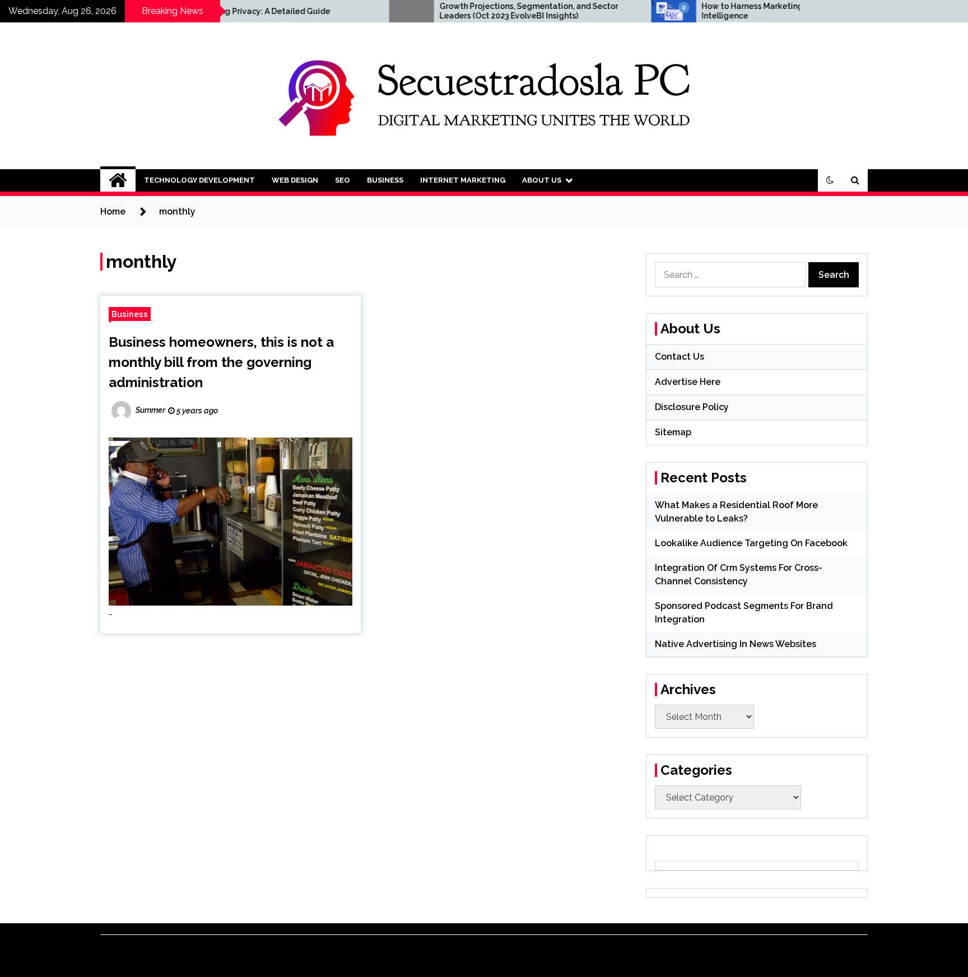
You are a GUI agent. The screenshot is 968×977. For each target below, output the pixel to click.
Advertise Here (687, 381)
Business (385, 180)
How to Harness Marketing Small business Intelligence (732, 11)
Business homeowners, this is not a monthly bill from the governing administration (221, 362)
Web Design (295, 180)
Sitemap (673, 432)
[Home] (118, 180)
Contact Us (679, 356)
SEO (342, 180)
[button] (830, 180)
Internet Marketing (462, 180)
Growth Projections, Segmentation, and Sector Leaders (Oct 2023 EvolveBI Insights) (479, 11)
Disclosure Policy (692, 407)
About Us (541, 180)
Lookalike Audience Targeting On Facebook (751, 543)
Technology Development (199, 180)
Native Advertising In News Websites (735, 644)
